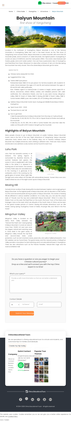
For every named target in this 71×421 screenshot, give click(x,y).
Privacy (10, 365)
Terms (10, 370)
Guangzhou (32, 11)
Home (11, 11)
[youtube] (44, 399)
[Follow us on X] (26, 398)
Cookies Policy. (13, 416)
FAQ (9, 372)
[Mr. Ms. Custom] (15, 304)
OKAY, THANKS (4, 420)
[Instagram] (38, 399)
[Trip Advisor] (50, 399)
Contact (11, 361)
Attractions (44, 11)
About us (11, 359)
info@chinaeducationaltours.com (29, 356)
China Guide (21, 11)
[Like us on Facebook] (20, 399)
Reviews (11, 363)
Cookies (11, 368)
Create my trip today (17, 346)
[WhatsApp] (21, 365)
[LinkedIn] (32, 399)
